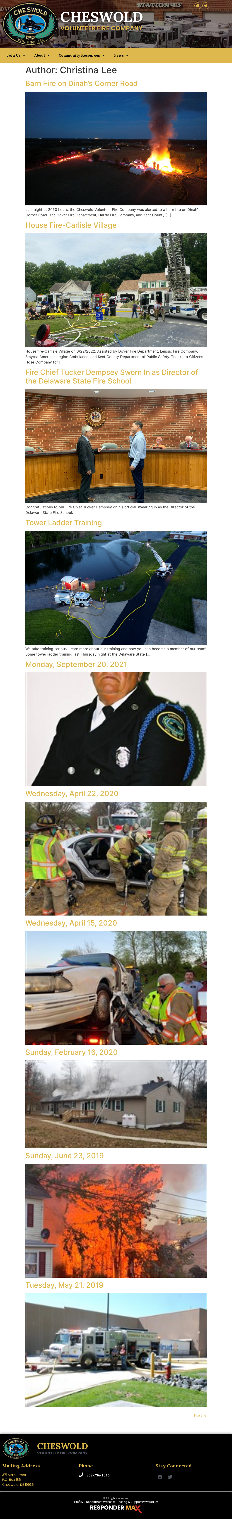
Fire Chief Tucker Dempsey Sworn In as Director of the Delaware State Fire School (111, 376)
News (119, 55)
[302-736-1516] (81, 1475)
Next (200, 1415)
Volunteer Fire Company (62, 1453)
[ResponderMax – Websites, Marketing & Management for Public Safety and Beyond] (116, 1509)
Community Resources (79, 55)
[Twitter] (205, 5)
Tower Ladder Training (63, 522)
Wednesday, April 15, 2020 (71, 922)
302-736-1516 (98, 1475)
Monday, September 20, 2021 (76, 664)
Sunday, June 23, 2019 (64, 1155)
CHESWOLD (62, 1446)
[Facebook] (197, 5)
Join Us (14, 55)
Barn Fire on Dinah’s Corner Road (81, 83)
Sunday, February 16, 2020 (71, 1052)
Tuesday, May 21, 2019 (64, 1285)
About (39, 55)
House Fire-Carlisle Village (71, 225)
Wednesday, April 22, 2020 (71, 793)
